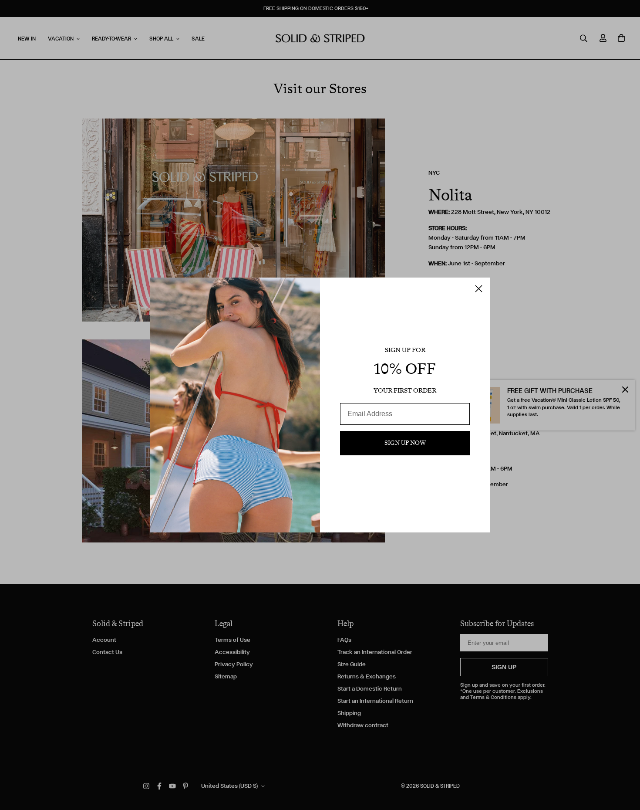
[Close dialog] (478, 288)
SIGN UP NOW (405, 443)
